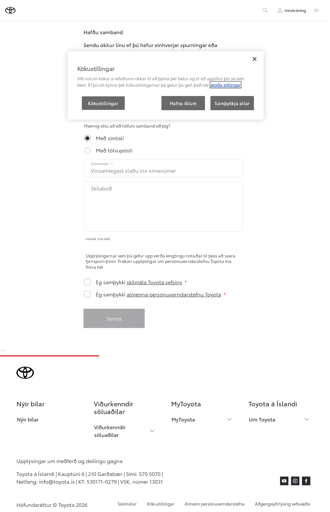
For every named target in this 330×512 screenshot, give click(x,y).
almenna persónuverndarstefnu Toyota (174, 294)
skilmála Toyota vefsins (154, 281)
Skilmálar (127, 504)
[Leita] (265, 10)
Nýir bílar (28, 419)
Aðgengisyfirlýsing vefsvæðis (282, 504)
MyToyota (183, 419)
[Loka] (255, 59)
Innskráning (295, 10)
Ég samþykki (139, 282)
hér (101, 267)
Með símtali (110, 137)
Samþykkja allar (232, 103)
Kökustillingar (160, 504)
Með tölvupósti (114, 150)
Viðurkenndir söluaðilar (110, 430)
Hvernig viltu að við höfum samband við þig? (127, 126)
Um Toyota (262, 419)
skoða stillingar (225, 85)
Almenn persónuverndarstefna (215, 504)
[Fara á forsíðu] (10, 10)
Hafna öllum (183, 103)
